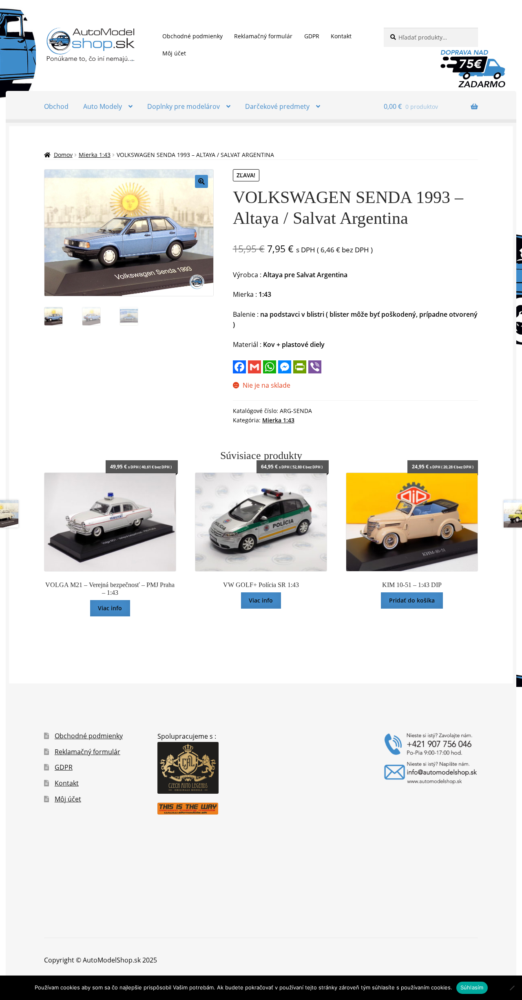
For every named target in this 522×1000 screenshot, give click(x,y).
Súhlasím (472, 987)
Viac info (110, 608)
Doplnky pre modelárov (183, 106)
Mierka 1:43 (95, 155)
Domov (63, 155)
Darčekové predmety (277, 106)
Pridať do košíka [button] (412, 600)
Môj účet (174, 53)
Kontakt (341, 36)
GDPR (311, 36)
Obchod (56, 106)
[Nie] (512, 988)
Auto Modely (102, 106)
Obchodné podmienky (192, 36)
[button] (201, 181)
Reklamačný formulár (263, 36)
